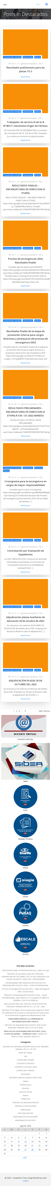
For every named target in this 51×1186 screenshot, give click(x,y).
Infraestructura (25, 1085)
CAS (25, 1056)
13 (25, 1141)
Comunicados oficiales (12, 57)
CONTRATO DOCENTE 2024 (26, 1067)
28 (32, 1149)
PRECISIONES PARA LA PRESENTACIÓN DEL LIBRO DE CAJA (25, 970)
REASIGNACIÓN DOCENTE (25, 1120)
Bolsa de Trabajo (25, 1053)
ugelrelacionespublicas (28, 63)
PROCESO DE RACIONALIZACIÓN (26, 1102)
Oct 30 (13, 327)
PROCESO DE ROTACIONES (25, 1106)
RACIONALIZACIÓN (25, 1113)
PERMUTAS (25, 1099)
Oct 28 (13, 404)
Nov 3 (13, 118)
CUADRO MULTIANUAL (25, 1070)
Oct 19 (13, 477)
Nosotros (38, 468)
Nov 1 (13, 181)
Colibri (25, 1181)
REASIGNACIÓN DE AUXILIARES (25, 1117)
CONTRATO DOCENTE (25, 1063)
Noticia (37, 57)
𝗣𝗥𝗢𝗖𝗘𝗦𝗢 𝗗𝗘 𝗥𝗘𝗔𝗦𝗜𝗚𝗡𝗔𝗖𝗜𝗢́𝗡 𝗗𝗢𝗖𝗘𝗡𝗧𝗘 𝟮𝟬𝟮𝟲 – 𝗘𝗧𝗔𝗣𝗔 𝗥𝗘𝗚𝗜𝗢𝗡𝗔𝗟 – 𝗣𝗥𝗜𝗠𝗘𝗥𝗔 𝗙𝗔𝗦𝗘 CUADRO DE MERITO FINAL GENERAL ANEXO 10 (25, 1034)
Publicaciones (25, 1110)
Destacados (27, 57)
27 (25, 1149)
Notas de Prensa (25, 1092)
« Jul (24, 1157)
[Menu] (47, 4)
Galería (25, 1081)
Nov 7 (13, 63)
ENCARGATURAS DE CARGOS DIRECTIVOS (25, 1077)
